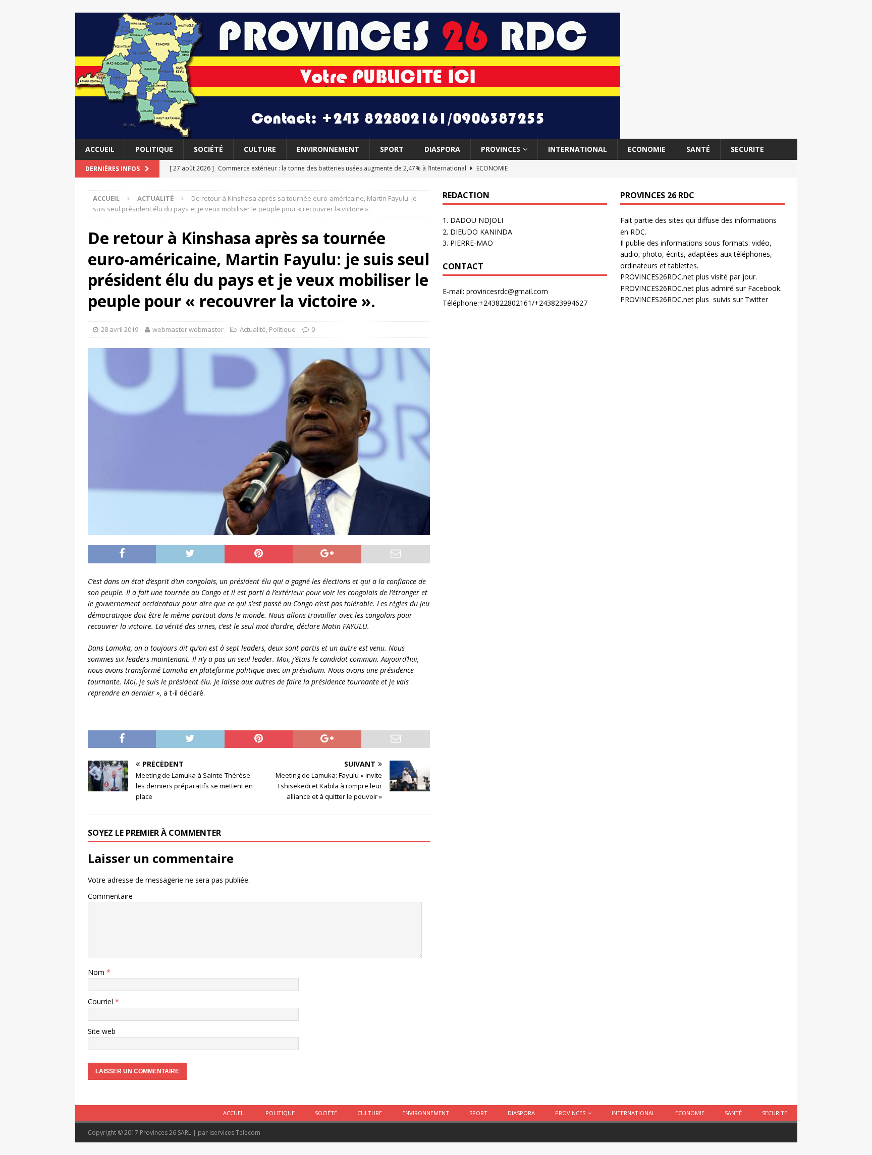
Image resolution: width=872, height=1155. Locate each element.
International (577, 149)
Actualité (253, 329)
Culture (260, 149)
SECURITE (747, 149)
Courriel (101, 1001)
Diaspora (442, 149)
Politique (154, 149)
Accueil (100, 149)
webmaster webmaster (188, 329)
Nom (97, 972)
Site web (102, 1031)
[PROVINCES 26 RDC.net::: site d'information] (347, 133)
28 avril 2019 (119, 329)
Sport (392, 149)
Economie (647, 149)
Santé (698, 149)
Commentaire (110, 896)
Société (208, 149)
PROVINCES (500, 149)
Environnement (328, 149)
